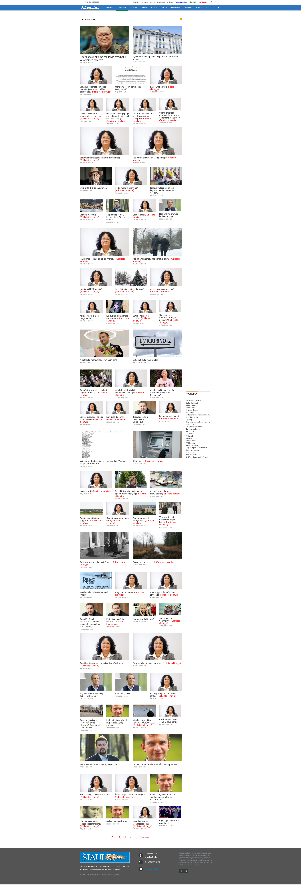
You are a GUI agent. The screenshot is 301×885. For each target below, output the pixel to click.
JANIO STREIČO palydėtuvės (93, 188)
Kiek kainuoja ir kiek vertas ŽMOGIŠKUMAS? (144, 721)
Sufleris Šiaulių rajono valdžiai (146, 360)
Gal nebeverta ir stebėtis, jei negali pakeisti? (167, 317)
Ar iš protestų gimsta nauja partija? (89, 317)
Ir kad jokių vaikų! (123, 693)
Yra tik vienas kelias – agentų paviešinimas (100, 764)
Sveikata (164, 8)
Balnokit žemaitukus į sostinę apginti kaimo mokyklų (128, 492)
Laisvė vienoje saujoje (169, 416)
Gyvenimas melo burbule (144, 562)
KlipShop (189, 420)
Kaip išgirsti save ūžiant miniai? (129, 289)
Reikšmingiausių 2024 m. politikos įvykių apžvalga (116, 722)
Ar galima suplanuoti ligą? (162, 289)
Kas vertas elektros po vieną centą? (149, 157)
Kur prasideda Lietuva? (143, 619)
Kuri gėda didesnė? (115, 417)
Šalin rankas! (139, 214)
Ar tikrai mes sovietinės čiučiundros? (97, 562)
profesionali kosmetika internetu (198, 415)
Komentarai (122, 8)
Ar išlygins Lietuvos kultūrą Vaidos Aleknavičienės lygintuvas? (162, 392)
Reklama (152, 2)
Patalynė (189, 438)
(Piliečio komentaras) (114, 622)
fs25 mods (190, 452)
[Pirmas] (90, 7)
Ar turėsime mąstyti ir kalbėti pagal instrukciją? (93, 391)
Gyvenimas (187, 8)
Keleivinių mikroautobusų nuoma (198, 422)
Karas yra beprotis (158, 87)
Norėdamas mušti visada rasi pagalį (141, 822)
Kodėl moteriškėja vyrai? (126, 188)
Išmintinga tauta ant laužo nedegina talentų (90, 822)
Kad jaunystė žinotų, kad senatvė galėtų (151, 259)
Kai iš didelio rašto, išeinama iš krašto (94, 593)
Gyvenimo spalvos (97, 870)
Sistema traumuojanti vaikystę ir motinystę (100, 157)
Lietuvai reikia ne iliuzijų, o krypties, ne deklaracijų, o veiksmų (162, 190)
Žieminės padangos (193, 429)
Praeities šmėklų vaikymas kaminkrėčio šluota (101, 663)
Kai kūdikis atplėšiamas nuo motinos (117, 317)
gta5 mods (190, 431)
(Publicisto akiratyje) (101, 92)
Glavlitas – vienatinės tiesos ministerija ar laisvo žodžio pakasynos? (93, 89)
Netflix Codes (191, 408)
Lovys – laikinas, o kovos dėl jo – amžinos (90, 114)
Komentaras (92, 866)
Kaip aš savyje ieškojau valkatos (95, 794)
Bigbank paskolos (192, 450)
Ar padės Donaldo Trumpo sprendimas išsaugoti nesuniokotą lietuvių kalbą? (90, 623)
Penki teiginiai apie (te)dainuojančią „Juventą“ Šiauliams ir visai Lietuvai (90, 724)
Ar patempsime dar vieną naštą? (142, 519)
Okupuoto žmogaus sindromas (147, 663)
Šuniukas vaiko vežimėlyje (166, 619)
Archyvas (170, 2)
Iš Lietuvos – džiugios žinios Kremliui (97, 259)
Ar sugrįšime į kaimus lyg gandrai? (90, 519)
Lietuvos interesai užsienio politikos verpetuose (155, 764)
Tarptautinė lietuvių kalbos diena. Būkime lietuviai (116, 217)
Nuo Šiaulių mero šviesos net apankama (98, 360)
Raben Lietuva (191, 441)
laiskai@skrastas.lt (152, 869)
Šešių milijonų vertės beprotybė (130, 794)
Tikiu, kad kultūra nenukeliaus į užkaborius (140, 419)
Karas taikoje (86, 491)
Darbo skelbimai (192, 403)
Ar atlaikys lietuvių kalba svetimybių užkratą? (126, 391)
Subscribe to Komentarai (181, 19)
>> (206, 8)
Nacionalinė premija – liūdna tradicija (169, 215)
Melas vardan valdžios (116, 821)
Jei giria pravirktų (88, 214)
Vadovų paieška (192, 405)
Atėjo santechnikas (124, 592)
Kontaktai (117, 870)
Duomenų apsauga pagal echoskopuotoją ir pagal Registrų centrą (117, 116)
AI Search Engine (192, 410)
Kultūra (145, 8)
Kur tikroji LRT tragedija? (91, 289)
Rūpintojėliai (138, 461)
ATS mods (190, 436)
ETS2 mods (190, 434)
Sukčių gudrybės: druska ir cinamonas (91, 418)
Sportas (154, 8)
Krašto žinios (175, 8)
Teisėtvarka (134, 8)
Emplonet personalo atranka (196, 448)
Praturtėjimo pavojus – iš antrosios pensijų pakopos (143, 116)
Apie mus (145, 2)
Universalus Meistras (193, 401)
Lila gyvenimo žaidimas (194, 427)
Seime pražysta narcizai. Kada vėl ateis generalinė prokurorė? (169, 115)
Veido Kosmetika (192, 417)
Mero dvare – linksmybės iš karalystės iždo (128, 88)
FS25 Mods (190, 412)
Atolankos (198, 8)
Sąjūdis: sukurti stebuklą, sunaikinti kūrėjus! (91, 694)
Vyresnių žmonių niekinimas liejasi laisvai (167, 519)
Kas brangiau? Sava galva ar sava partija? (168, 720)
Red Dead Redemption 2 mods (197, 457)
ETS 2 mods (190, 443)
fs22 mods (190, 424)
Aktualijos (110, 8)
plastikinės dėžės (192, 445)
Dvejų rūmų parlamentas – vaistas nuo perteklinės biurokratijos (162, 797)
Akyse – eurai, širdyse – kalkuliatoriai (161, 492)
